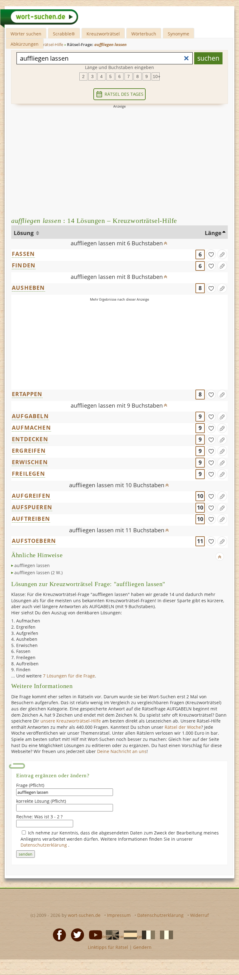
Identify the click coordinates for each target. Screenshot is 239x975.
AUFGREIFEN (31, 495)
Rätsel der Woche (183, 727)
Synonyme (178, 34)
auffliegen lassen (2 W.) (38, 572)
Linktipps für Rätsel (108, 947)
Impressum (119, 915)
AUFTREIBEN (31, 518)
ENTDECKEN (30, 439)
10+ (156, 76)
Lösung (24, 233)
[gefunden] (211, 254)
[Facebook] (57, 934)
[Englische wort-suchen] (110, 934)
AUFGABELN (30, 416)
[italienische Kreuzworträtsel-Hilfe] (164, 934)
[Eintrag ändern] (222, 254)
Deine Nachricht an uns (122, 751)
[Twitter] (75, 934)
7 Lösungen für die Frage (69, 676)
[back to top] (165, 241)
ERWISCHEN (30, 462)
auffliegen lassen (32, 565)
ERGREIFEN (29, 450)
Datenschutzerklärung (44, 845)
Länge (213, 233)
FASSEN (23, 253)
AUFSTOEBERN (34, 540)
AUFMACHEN (31, 427)
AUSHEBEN (28, 287)
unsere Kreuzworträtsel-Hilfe (70, 721)
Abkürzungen (25, 44)
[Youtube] (93, 934)
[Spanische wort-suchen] (128, 934)
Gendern (142, 947)
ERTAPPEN (27, 394)
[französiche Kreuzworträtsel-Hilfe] (146, 934)
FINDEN (23, 265)
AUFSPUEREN (32, 507)
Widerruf (199, 915)
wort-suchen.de (84, 915)
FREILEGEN (28, 473)
